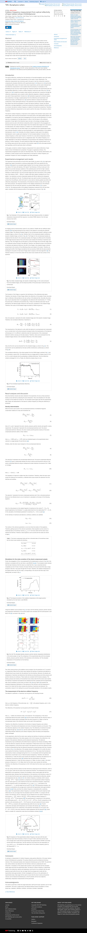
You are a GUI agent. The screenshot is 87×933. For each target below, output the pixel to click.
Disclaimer (33, 909)
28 (12, 789)
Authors (7, 31)
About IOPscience (9, 911)
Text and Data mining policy (38, 913)
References (27, 31)
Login (43, 1)
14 (17, 132)
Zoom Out (26, 212)
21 (10, 461)
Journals (20, 1)
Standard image (12, 224)
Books (26, 1)
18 (10, 230)
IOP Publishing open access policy (13, 917)
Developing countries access (12, 915)
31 (39, 805)
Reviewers (33, 921)
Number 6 (21, 21)
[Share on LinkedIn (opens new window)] (56, 15)
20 (27, 441)
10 (50, 105)
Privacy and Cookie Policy (37, 911)
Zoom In (20, 212)
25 (11, 613)
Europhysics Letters (9, 21)
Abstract (56, 34)
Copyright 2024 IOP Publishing (38, 905)
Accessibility (8, 919)
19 (47, 250)
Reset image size (36, 212)
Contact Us (8, 913)
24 (35, 563)
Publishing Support (34, 1)
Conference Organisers (36, 923)
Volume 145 (16, 21)
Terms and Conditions (36, 907)
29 (9, 791)
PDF (9, 27)
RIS (25, 58)
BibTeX (19, 58)
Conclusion (56, 43)
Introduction (56, 36)
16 (11, 165)
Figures (14, 31)
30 (24, 798)
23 (34, 563)
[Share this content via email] (54, 15)
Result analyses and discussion (60, 41)
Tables (20, 31)
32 (41, 811)
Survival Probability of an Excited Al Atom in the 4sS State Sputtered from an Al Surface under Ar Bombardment (76, 32)
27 (11, 789)
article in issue (13, 62)
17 (41, 185)
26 (25, 717)
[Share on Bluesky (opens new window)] (64, 15)
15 (37, 143)
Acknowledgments (58, 45)
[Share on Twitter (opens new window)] (60, 15)
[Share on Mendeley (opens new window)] (62, 15)
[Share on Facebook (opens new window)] (58, 15)
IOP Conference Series (10, 909)
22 (43, 511)
